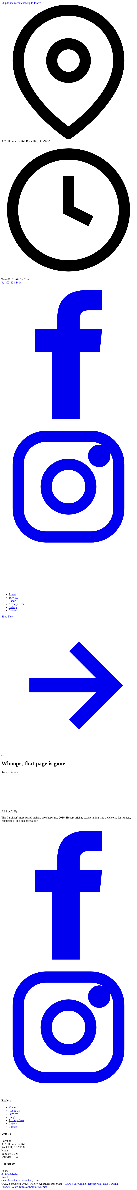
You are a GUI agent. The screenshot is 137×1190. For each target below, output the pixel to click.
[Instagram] (68, 552)
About (12, 594)
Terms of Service (28, 1186)
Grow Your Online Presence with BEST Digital (91, 1183)
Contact (13, 610)
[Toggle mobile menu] (2, 755)
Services (13, 597)
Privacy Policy (9, 1186)
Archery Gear (16, 604)
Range (12, 600)
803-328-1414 (9, 1174)
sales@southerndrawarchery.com (20, 1180)
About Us (14, 1110)
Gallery (13, 607)
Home (12, 1107)
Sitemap (42, 1186)
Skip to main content (13, 2)
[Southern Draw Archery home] (37, 588)
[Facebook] (68, 417)
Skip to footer (33, 2)
